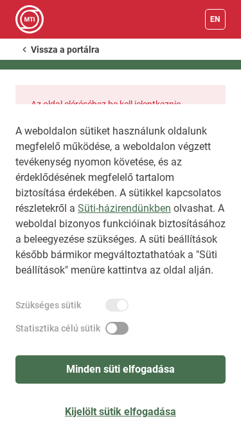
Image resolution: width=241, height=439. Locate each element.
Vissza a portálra (65, 49)
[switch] (117, 305)
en (215, 19)
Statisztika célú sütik (57, 328)
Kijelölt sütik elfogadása (120, 412)
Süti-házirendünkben (124, 208)
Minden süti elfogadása (120, 369)
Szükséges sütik (48, 305)
